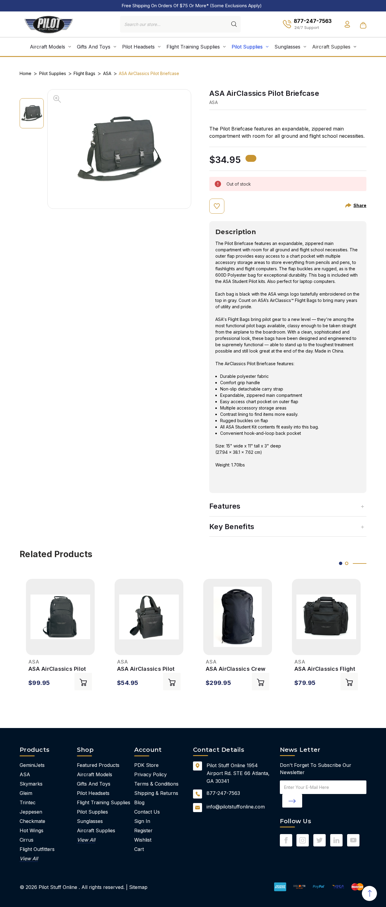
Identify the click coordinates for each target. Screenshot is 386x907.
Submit (292, 801)
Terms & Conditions (156, 784)
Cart (139, 849)
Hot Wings (31, 830)
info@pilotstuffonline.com (236, 807)
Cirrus (26, 840)
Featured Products (98, 765)
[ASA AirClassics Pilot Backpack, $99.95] (60, 617)
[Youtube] (353, 840)
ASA (25, 774)
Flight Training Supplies (193, 47)
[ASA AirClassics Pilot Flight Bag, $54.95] (149, 617)
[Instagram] (302, 840)
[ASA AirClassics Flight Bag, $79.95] (326, 617)
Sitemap (138, 887)
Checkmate (32, 821)
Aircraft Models (47, 47)
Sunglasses (287, 47)
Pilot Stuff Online (58, 887)
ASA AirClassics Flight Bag (325, 669)
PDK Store (146, 765)
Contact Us (147, 812)
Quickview (32, 647)
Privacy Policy (150, 774)
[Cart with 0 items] (363, 25)
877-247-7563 (223, 793)
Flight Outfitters (37, 849)
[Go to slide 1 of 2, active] (340, 563)
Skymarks (31, 784)
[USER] (347, 24)
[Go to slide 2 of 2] (346, 563)
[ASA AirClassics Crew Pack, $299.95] (237, 617)
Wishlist (142, 840)
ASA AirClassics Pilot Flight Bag (146, 669)
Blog (139, 802)
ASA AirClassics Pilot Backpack (57, 669)
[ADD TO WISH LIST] (216, 206)
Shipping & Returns (156, 793)
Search (234, 24)
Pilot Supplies (247, 47)
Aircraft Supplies (331, 47)
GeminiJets (32, 765)
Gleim (26, 793)
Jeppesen (31, 812)
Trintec (28, 802)
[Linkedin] (336, 840)
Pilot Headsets (138, 47)
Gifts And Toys (93, 47)
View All (29, 858)
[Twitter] (319, 840)
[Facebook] (286, 840)
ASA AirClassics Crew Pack (235, 669)
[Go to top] (369, 893)
